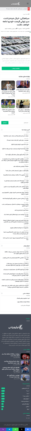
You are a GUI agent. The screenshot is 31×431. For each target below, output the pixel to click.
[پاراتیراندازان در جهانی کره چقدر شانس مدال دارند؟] (23, 103)
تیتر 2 (27, 391)
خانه (27, 14)
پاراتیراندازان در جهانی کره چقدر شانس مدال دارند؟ (24, 110)
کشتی (27, 406)
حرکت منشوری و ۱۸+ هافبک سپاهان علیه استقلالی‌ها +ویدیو (8, 111)
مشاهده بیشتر (16, 68)
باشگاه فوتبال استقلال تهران (23, 302)
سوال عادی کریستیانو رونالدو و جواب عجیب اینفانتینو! (23, 90)
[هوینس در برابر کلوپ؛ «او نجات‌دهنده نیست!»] (25, 377)
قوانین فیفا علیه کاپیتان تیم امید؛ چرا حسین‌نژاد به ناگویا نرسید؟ (8, 93)
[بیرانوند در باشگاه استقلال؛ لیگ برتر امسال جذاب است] (25, 356)
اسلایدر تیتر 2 (26, 396)
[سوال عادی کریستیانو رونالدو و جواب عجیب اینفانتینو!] (23, 84)
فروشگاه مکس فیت (25, 305)
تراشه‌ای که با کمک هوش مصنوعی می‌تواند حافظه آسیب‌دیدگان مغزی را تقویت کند (10, 369)
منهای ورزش (26, 399)
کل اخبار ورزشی (25, 388)
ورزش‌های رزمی (25, 404)
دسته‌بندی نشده (25, 401)
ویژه (28, 409)
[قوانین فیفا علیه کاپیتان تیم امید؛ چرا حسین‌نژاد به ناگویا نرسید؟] (8, 85)
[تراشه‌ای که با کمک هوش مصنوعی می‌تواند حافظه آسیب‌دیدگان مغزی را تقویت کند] (25, 370)
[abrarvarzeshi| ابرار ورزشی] (15, 3)
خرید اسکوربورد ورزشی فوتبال (23, 298)
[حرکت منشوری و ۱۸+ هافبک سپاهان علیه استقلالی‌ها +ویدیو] (8, 103)
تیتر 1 (24, 14)
